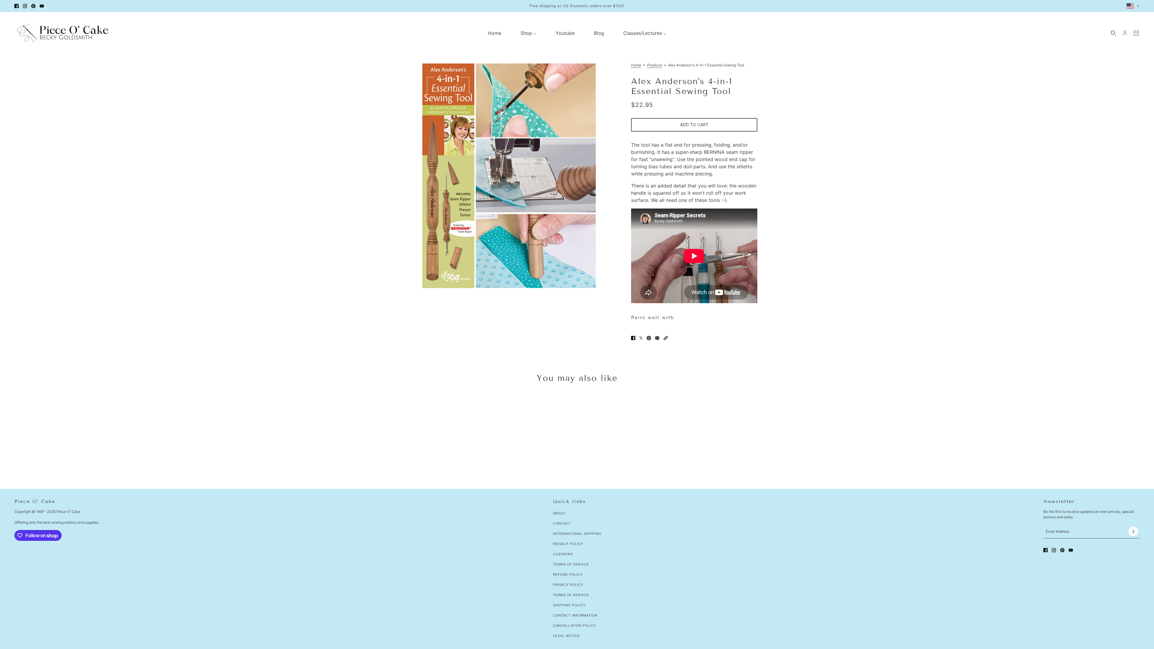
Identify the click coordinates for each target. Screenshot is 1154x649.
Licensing (563, 554)
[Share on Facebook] (633, 338)
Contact (562, 523)
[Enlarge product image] (509, 175)
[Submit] (1133, 531)
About (559, 513)
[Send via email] (657, 338)
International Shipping (577, 534)
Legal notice (566, 636)
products (654, 65)
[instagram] (25, 6)
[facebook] (16, 6)
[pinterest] (33, 6)
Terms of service (571, 595)
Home (636, 65)
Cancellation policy (574, 625)
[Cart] (1136, 33)
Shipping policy (569, 605)
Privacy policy (568, 585)
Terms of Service (571, 564)
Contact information (575, 615)
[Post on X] (641, 338)
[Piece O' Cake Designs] (62, 33)
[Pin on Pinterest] (649, 338)
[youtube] (41, 6)
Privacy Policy (568, 544)
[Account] (1125, 33)
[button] (665, 338)
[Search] (1113, 33)
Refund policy (568, 574)
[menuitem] (494, 33)
